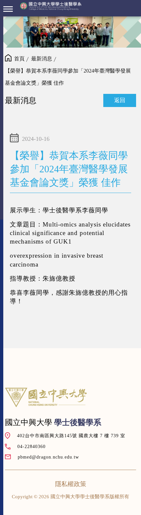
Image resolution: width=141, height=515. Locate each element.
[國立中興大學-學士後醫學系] (51, 6)
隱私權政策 (70, 484)
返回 (119, 100)
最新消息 (41, 58)
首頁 (19, 58)
